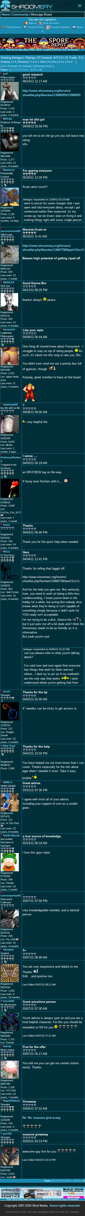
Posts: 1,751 (8, 1039)
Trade (33, 61)
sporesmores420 (10, 231)
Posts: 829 (6, 272)
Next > (26, 69)
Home (6, 14)
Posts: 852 (6, 589)
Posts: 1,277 (8, 159)
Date (70, 61)
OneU (6, 524)
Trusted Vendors (60, 27)
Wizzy (6, 551)
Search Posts (36, 27)
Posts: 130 (6, 1123)
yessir (6, 691)
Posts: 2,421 (8, 373)
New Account (51, 23)
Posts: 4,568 (8, 505)
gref (5, 73)
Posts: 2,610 (8, 1173)
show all (36, 69)
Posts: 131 (6, 819)
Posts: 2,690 (8, 768)
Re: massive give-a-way (44, 1117)
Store (80, 27)
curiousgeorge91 (11, 895)
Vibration (8, 949)
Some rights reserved (64, 1205)
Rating (52, 61)
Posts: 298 (6, 879)
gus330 (7, 1133)
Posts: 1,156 (8, 1087)
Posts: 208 (6, 936)
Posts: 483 (6, 319)
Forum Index (13, 27)
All (14, 61)
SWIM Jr (7, 782)
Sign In (33, 23)
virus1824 (8, 1001)
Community (20, 14)
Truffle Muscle (11, 835)
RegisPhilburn (11, 1100)
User (61, 61)
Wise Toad (9, 745)
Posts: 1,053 (8, 990)
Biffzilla (7, 118)
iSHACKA (8, 282)
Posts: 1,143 (8, 108)
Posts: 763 (6, 541)
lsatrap (7, 1046)
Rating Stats (44, 66)
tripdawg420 (10, 404)
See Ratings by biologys (17, 66)
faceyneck (9, 329)
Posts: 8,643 (8, 441)
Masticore (9, 169)
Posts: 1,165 (8, 214)
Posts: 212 (6, 728)
